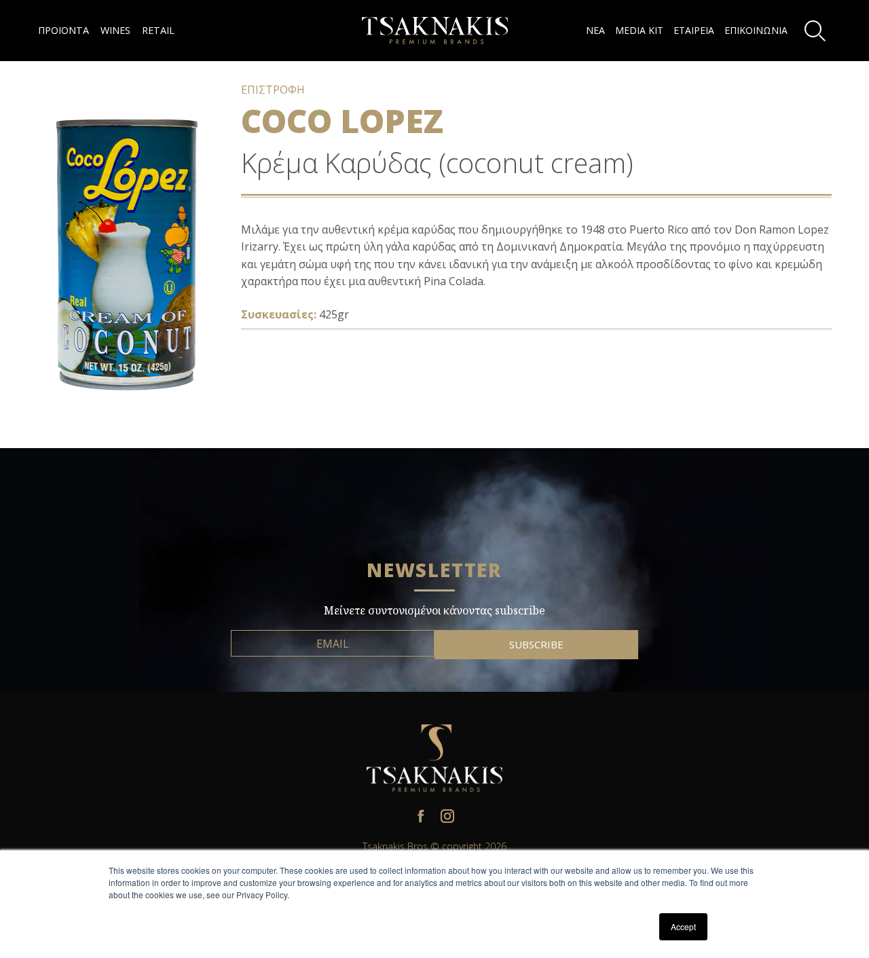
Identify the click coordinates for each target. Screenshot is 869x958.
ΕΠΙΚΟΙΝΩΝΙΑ (756, 30)
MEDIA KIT (639, 30)
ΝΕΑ (595, 30)
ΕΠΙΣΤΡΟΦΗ (273, 89)
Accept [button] (683, 926)
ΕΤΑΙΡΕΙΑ (693, 30)
